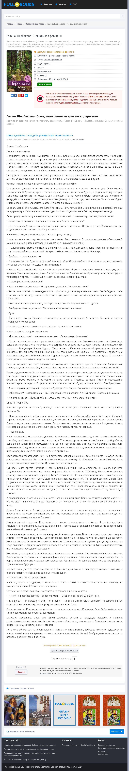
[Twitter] (26, 95)
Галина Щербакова (53, 60)
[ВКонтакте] (12, 95)
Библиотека (103, 754)
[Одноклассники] (19, 95)
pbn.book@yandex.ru (86, 745)
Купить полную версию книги (64, 650)
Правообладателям (106, 745)
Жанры (62, 4)
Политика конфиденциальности (111, 748)
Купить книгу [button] (45, 84)
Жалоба (21, 672)
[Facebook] (15, 95)
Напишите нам (46, 673)
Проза (19, 24)
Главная (48, 4)
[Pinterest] (22, 95)
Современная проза (34, 24)
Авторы (101, 751)
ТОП (75, 4)
